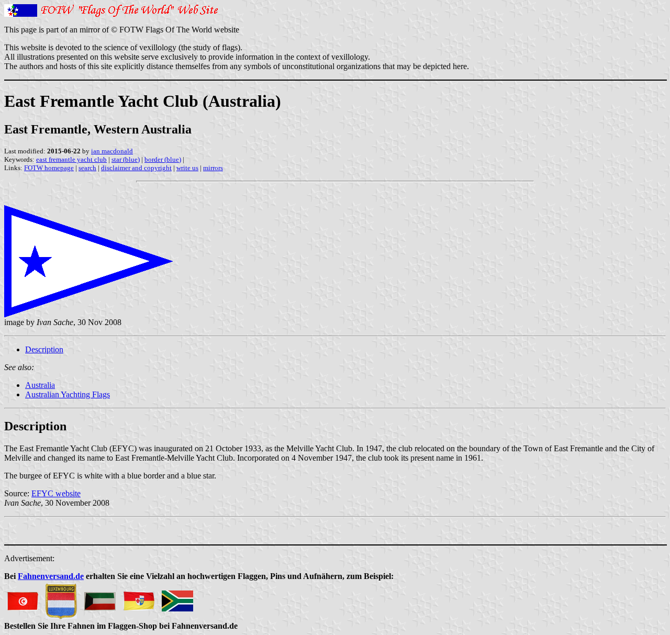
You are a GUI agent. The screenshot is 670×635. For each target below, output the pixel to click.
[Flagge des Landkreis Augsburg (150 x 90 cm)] (138, 598)
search (87, 168)
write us (187, 168)
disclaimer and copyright (136, 168)
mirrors (213, 168)
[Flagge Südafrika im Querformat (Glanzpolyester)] (177, 598)
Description (44, 349)
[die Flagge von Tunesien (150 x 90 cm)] (22, 598)
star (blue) (125, 159)
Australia (40, 385)
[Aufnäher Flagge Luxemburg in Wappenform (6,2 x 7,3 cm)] (61, 598)
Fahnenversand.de (51, 576)
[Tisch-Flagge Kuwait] (100, 598)
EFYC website (56, 493)
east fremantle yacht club (71, 159)
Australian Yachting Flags (67, 394)
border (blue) (162, 159)
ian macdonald (112, 151)
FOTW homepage (49, 168)
